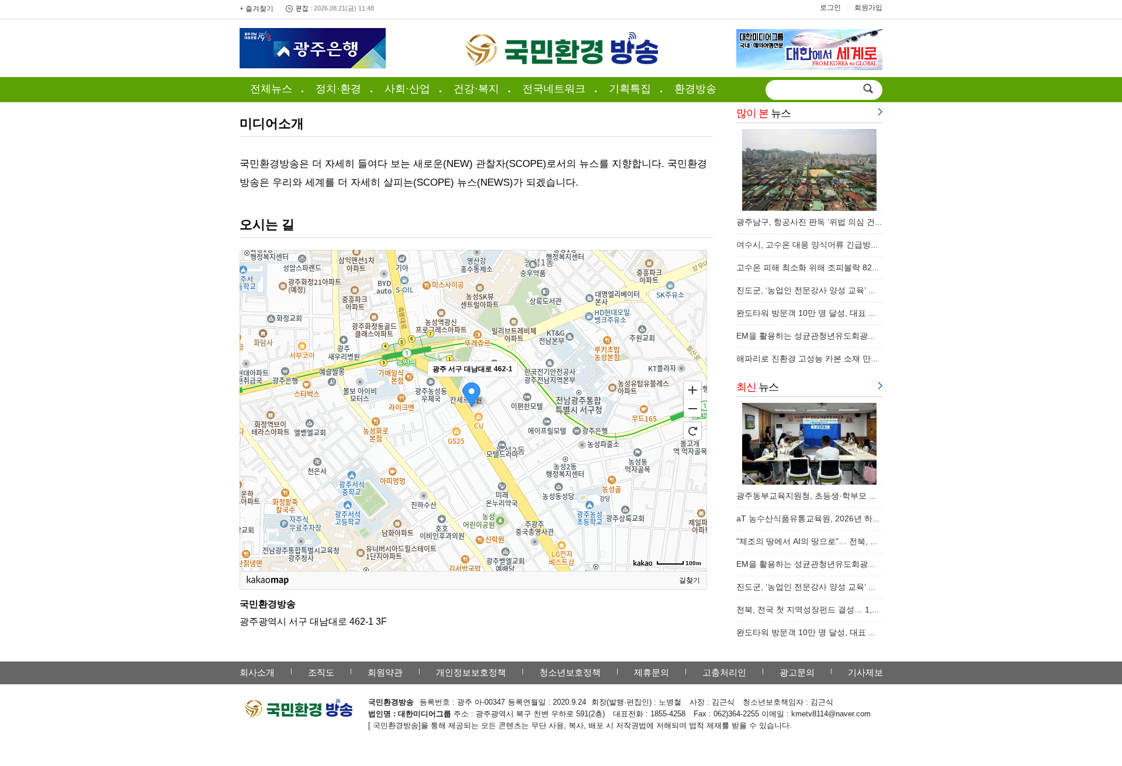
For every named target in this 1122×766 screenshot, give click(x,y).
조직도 (321, 672)
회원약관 (385, 672)
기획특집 (630, 89)
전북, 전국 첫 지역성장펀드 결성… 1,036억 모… (824, 609)
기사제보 (865, 672)
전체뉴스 (271, 89)
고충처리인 (724, 672)
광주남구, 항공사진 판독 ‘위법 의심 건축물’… (818, 222)
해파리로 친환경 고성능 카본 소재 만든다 (811, 358)
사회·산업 (407, 89)
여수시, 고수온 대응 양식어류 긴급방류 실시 (817, 244)
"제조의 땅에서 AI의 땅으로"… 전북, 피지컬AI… (823, 541)
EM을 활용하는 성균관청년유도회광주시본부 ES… (829, 335)
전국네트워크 (554, 89)
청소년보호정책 (570, 672)
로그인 (830, 8)
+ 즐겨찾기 (256, 9)
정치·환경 (338, 89)
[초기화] (692, 431)
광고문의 (797, 672)
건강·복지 (476, 89)
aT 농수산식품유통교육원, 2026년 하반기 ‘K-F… (825, 518)
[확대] (692, 389)
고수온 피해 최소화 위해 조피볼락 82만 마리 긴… (826, 267)
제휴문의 (651, 672)
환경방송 (695, 89)
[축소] (692, 409)
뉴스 (763, 113)
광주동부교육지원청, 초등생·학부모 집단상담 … (824, 495)
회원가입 (868, 8)
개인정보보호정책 (471, 672)
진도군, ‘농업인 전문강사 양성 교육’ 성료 (810, 290)
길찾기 (689, 580)
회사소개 (257, 672)
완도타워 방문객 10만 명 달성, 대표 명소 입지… (824, 313)
